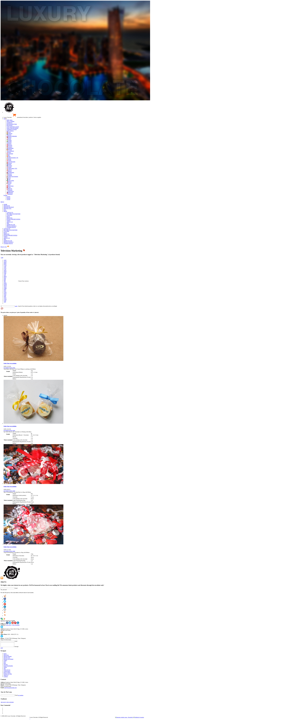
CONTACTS (10, 212)
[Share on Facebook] (5, 599)
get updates (20, 695)
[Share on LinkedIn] (5, 607)
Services (6, 664)
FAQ (5, 209)
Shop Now (6, 655)
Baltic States (9, 120)
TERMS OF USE (11, 224)
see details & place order (9, 367)
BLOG (8, 216)
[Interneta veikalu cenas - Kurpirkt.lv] (124, 717)
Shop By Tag (7, 657)
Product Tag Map (8, 674)
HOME (5, 204)
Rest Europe (9, 125)
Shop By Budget (8, 656)
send (2, 648)
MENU (2, 202)
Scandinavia (9, 122)
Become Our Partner (8, 659)
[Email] (5, 610)
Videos (5, 667)
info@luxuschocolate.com (10, 687)
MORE (5, 211)
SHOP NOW (7, 205)
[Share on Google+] (5, 605)
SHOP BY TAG (7, 208)
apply (16, 306)
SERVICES (9, 218)
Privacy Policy (7, 672)
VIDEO (8, 220)
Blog (5, 663)
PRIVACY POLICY (11, 226)
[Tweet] (5, 602)
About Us (6, 675)
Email (16, 588)
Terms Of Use (7, 669)
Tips (5, 668)
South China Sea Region (12, 128)
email (16, 641)
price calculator (16, 625)
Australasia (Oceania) (12, 129)
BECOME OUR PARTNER (13, 213)
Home (5, 653)
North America (10, 130)
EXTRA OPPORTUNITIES (13, 219)
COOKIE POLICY (11, 227)
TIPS (8, 223)
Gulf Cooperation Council (13, 126)
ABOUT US (10, 222)
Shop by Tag (4, 246)
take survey (9, 625)
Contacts (6, 676)
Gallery (5, 660)
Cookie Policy (7, 671)
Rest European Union (12, 124)
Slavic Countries (10, 121)
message (16, 646)
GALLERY (9, 215)
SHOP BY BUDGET (9, 207)
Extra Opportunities (8, 665)
